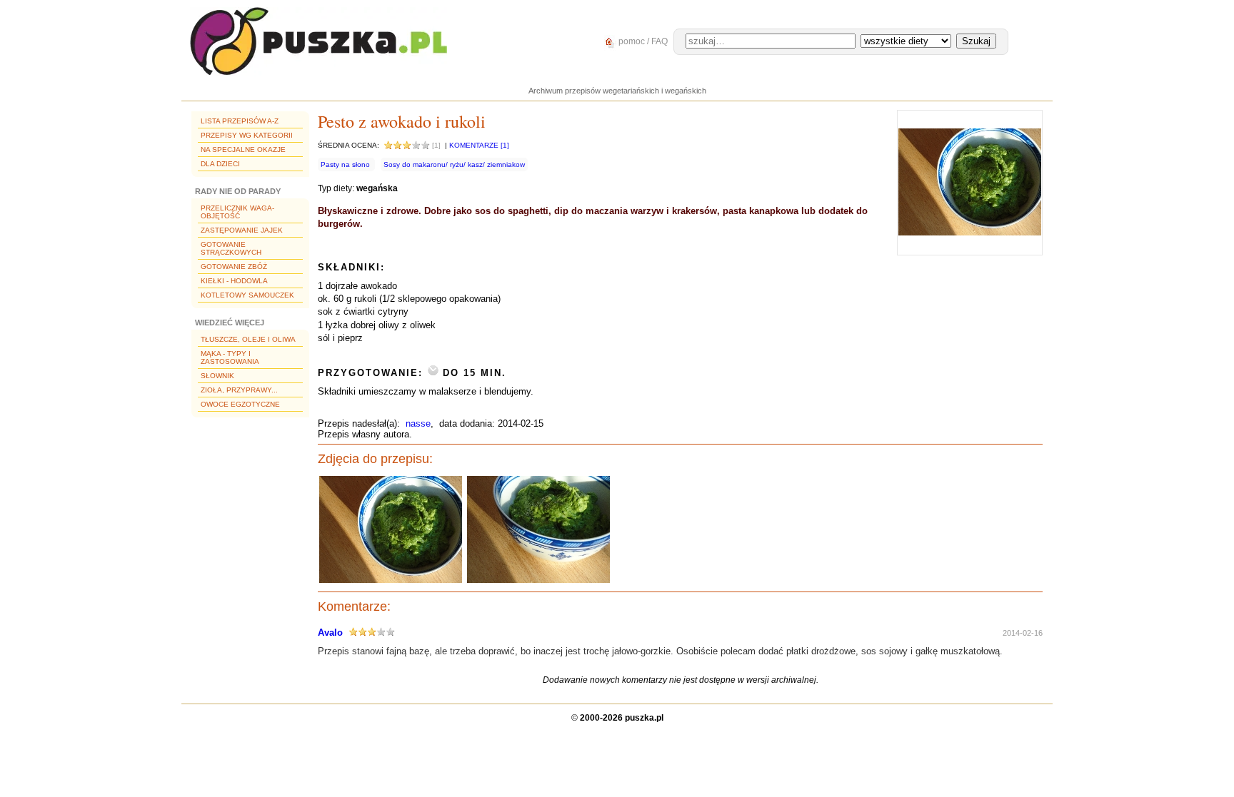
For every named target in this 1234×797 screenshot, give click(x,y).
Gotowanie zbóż (234, 266)
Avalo (330, 632)
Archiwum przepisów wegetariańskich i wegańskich (617, 90)
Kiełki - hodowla (234, 281)
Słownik (217, 376)
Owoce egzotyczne (240, 404)
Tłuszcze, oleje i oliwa (248, 339)
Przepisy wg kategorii (247, 135)
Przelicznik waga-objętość (237, 212)
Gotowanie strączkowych (231, 248)
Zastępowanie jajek (242, 230)
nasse (418, 423)
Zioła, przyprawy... (239, 390)
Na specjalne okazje (243, 149)
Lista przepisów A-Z (240, 121)
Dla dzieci (220, 164)
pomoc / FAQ (642, 41)
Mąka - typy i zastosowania (230, 357)
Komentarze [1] (479, 145)
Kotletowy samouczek (247, 295)
